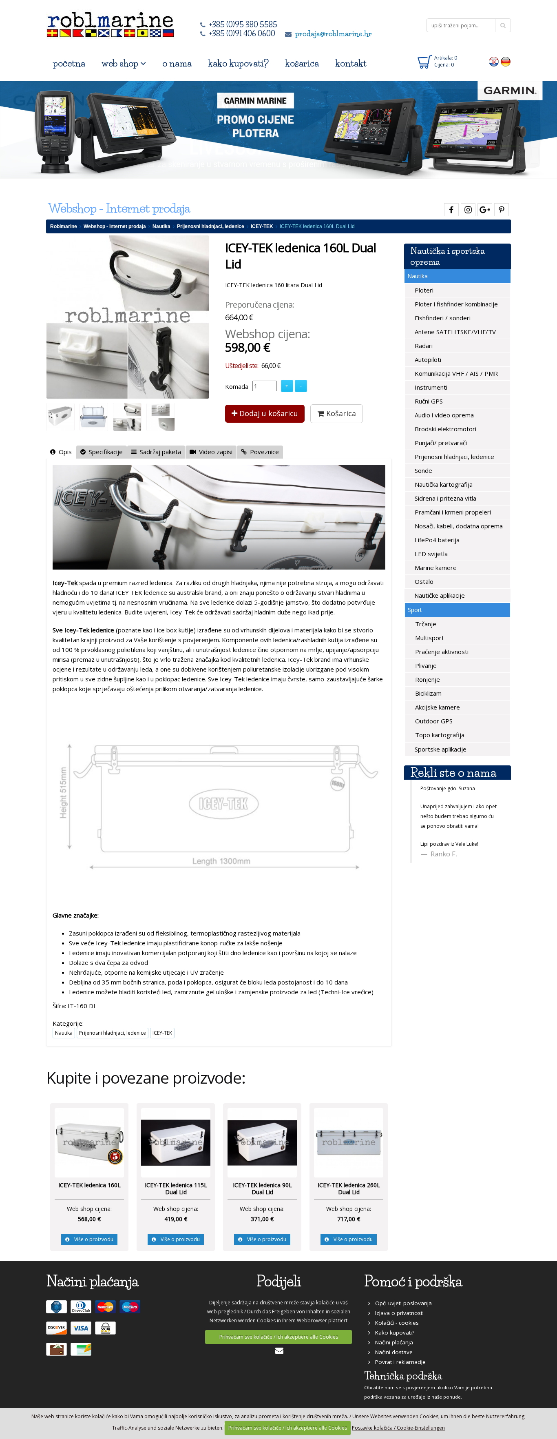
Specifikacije (104, 452)
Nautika (161, 226)
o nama (177, 63)
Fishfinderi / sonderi (442, 318)
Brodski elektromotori (444, 429)
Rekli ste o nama (453, 772)
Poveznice (263, 452)
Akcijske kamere (436, 707)
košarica (302, 63)
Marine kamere (435, 567)
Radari (423, 345)
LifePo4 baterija (436, 540)
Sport (415, 610)
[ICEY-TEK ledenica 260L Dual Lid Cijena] (348, 1142)
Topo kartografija (438, 735)
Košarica (340, 413)
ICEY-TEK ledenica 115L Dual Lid (176, 1188)
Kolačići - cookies (394, 1322)
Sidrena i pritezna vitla (444, 498)
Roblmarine (63, 226)
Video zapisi (214, 452)
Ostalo (423, 581)
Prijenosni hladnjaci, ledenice (210, 226)
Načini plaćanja (391, 1342)
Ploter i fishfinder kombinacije (455, 304)
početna (69, 63)
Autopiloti (427, 359)
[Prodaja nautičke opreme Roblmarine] (110, 22)
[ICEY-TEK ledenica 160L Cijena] (89, 1142)
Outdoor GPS (433, 721)
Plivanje (425, 665)
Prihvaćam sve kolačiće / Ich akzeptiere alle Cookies (278, 1336)
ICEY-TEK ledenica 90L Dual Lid (262, 1188)
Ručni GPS (428, 401)
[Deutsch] (506, 61)
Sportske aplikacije (439, 749)
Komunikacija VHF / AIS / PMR (455, 373)
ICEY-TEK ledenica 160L (89, 1185)
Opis (63, 452)
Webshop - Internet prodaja (115, 226)
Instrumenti (430, 387)
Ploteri (423, 290)
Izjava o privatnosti (397, 1313)
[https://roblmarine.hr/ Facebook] (450, 208)
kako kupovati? (238, 63)
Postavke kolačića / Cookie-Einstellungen (398, 1427)
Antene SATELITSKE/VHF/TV (454, 332)
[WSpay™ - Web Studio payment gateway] (106, 1331)
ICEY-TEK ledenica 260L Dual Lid (349, 1188)
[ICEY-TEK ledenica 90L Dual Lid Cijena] (262, 1142)
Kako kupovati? (392, 1332)
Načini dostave (391, 1352)
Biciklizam (427, 693)
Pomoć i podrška (413, 1281)
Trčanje (424, 624)
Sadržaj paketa (159, 452)
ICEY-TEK (262, 226)
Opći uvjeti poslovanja (401, 1303)
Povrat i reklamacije (398, 1362)
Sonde (422, 470)
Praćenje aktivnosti (441, 651)
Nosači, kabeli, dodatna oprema (458, 526)
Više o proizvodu (91, 1239)
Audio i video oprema (443, 415)
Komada (236, 386)
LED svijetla (430, 554)
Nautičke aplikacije (439, 595)
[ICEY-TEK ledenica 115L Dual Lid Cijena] (175, 1142)
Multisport (428, 638)
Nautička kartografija (443, 484)
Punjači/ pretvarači (440, 443)
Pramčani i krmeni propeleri (452, 512)
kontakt (351, 63)
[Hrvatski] (494, 61)
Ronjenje (426, 679)
